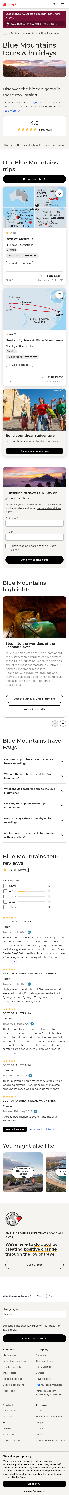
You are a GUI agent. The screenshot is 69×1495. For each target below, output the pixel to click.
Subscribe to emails (34, 1338)
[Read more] (5, 33)
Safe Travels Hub (12, 1367)
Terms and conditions (49, 508)
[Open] (28, 870)
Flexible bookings (12, 1378)
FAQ (5, 1422)
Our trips (22, 145)
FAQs (46, 145)
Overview (9, 145)
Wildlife (40, 1434)
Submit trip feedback (14, 1361)
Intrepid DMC (43, 1367)
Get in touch (9, 1410)
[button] (59, 193)
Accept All (34, 1483)
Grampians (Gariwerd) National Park (23, 1172)
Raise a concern (11, 1440)
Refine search (32, 179)
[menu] (62, 4)
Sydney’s (37, 102)
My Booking (9, 1355)
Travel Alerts (9, 1372)
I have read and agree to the (33, 547)
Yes (39, 1296)
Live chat (8, 1416)
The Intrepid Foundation (49, 1416)
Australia (33, 33)
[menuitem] (10, 4)
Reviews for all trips (42, 1129)
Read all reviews (15, 1129)
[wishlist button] (59, 193)
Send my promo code (34, 559)
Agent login (9, 1390)
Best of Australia (34, 709)
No (50, 1296)
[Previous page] (55, 723)
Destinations (18, 33)
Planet (39, 1428)
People (40, 1422)
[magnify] (54, 4)
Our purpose (34, 1264)
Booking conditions (13, 1384)
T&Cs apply (9, 1329)
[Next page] (63, 723)
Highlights (35, 145)
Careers (40, 1372)
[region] (34, 1473)
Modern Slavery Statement (50, 1440)
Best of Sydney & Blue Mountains (34, 698)
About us (41, 1355)
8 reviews (45, 129)
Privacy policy (43, 1378)
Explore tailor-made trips (34, 451)
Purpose (41, 1405)
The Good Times (44, 1361)
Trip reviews (58, 145)
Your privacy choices (51, 1384)
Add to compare (21, 263)
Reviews (7, 1428)
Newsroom (9, 1434)
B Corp (39, 1410)
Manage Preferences (34, 1491)
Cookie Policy (19, 1477)
